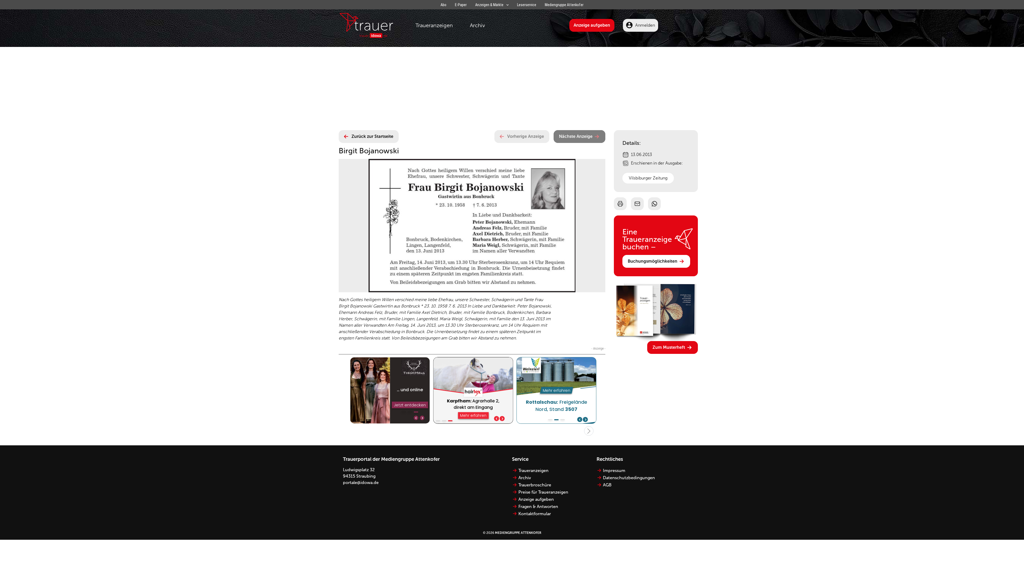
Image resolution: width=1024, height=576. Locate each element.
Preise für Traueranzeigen (543, 492)
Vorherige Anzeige (525, 136)
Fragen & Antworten (538, 506)
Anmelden (645, 25)
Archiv (477, 25)
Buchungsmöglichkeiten (652, 261)
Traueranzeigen (434, 25)
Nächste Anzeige (576, 136)
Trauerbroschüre (534, 485)
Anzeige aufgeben (592, 25)
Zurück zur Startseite (372, 136)
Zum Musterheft (669, 347)
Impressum (614, 470)
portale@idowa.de (361, 482)
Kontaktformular (534, 513)
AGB (607, 485)
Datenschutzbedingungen (629, 477)
